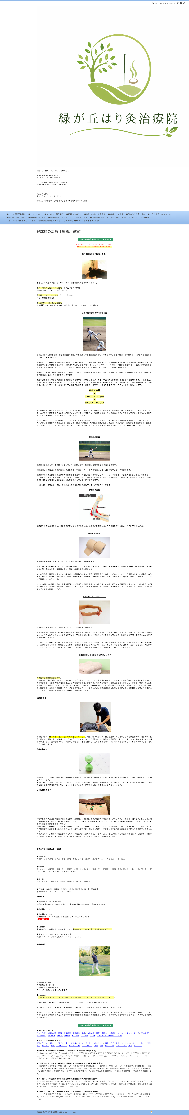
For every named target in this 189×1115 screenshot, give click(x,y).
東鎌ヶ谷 (70, 881)
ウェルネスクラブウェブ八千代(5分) (73, 1053)
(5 (116, 1053)
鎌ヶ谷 (41, 879)
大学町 (80, 859)
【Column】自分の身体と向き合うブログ (81, 220)
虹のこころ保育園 (140, 1071)
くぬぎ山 (45, 881)
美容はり (105, 1033)
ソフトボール (61, 1045)
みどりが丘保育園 (91, 1068)
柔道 (117, 1043)
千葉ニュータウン (60, 891)
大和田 (39, 859)
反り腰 (92, 1035)
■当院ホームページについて (60, 217)
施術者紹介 (53, 987)
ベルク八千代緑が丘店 (72, 1094)
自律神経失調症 (93, 1033)
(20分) (45, 1058)
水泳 (96, 1045)
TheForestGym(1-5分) (47, 1053)
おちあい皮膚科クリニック (57, 1084)
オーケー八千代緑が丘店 (46, 1094)
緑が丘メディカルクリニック (111, 1081)
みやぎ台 (56, 871)
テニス (44, 1043)
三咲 (49, 871)
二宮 (137, 869)
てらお (147, 1096)
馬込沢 (79, 881)
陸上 (67, 1043)
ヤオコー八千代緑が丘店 (98, 1094)
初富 (38, 881)
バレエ (80, 1043)
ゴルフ (52, 1043)
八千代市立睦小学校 (105, 1066)
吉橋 (117, 859)
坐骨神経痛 (51, 1033)
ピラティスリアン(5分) (69, 1056)
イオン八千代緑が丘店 (50, 1096)
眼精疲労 (76, 1033)
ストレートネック (125, 1033)
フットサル (125, 1043)
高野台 (70, 869)
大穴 (44, 869)
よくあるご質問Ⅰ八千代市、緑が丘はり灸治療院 (128, 217)
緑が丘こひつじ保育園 (50, 1071)
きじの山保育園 (120, 1071)
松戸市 (70, 889)
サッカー (88, 1043)
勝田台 (57, 859)
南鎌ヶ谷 (87, 881)
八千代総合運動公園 (57, 1058)
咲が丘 (82, 869)
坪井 (99, 869)
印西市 (63, 889)
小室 (76, 869)
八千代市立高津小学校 (129, 1066)
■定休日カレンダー (37, 217)
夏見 (119, 869)
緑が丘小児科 (124, 1084)
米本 (123, 859)
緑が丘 (88, 859)
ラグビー (45, 1045)
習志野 (125, 869)
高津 (74, 859)
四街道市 (78, 889)
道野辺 (62, 881)
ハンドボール (74, 1045)
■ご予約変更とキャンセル (159, 214)
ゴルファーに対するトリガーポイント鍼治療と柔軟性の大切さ (33, 220)
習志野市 (94, 889)
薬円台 (73, 871)
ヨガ (130, 1045)
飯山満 (143, 869)
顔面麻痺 (67, 1033)
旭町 (38, 869)
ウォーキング (121, 1045)
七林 (132, 869)
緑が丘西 (96, 859)
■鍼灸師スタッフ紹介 (16, 217)
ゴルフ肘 (84, 1035)
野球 (38, 1043)
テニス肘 (75, 1035)
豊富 (114, 869)
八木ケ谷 (65, 871)
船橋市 (41, 866)
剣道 (107, 1043)
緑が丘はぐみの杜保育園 (116, 1068)
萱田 (63, 859)
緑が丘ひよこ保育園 (100, 1071)
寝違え (113, 1033)
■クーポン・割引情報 (54, 214)
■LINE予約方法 (97, 217)
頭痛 (60, 1033)
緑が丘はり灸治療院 (50, 1112)
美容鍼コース (81, 217)
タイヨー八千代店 (72, 1096)
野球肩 (60, 1035)
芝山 (89, 869)
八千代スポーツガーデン (90, 1056)
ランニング (109, 1045)
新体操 (73, 1043)
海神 (58, 869)
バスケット (98, 1043)
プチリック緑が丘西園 (75, 1071)
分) (118, 1053)
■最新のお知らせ (74, 214)
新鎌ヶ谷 (54, 881)
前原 (44, 871)
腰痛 (83, 1033)
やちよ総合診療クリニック (47, 1081)
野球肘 (67, 1035)
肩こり (136, 1033)
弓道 (101, 1045)
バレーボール (137, 1043)
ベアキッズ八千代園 (140, 1068)
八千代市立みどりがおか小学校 (49, 1066)
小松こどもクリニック (84, 1084)
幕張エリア (46, 891)
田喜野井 (106, 869)
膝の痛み (51, 1035)
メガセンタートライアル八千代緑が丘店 (131, 1094)
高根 (94, 869)
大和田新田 (48, 859)
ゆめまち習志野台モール (127, 1096)
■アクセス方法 (35, 214)
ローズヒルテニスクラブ (118, 1056)
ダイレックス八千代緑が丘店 (99, 1096)
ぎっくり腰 (41, 1033)
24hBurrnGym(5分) (49, 1056)
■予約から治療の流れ (135, 214)
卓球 (53, 1045)
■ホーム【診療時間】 (16, 214)
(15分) (103, 1056)
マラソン (60, 1043)
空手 (112, 1043)
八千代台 (110, 859)
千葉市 (56, 889)
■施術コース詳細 (115, 214)
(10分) (130, 1056)
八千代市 (42, 856)
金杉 (63, 869)
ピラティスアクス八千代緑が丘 (102, 1053)
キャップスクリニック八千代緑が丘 (79, 1081)
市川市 (86, 889)
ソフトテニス (87, 1045)
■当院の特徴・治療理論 (94, 214)
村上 (103, 859)
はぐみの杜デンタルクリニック (60, 1086)
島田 (69, 859)
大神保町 (51, 869)
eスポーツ (138, 1045)
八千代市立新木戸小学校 (79, 1066)
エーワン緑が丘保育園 (67, 1068)
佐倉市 (49, 889)
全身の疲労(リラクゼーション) (109, 1035)
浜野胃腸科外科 (106, 1084)
